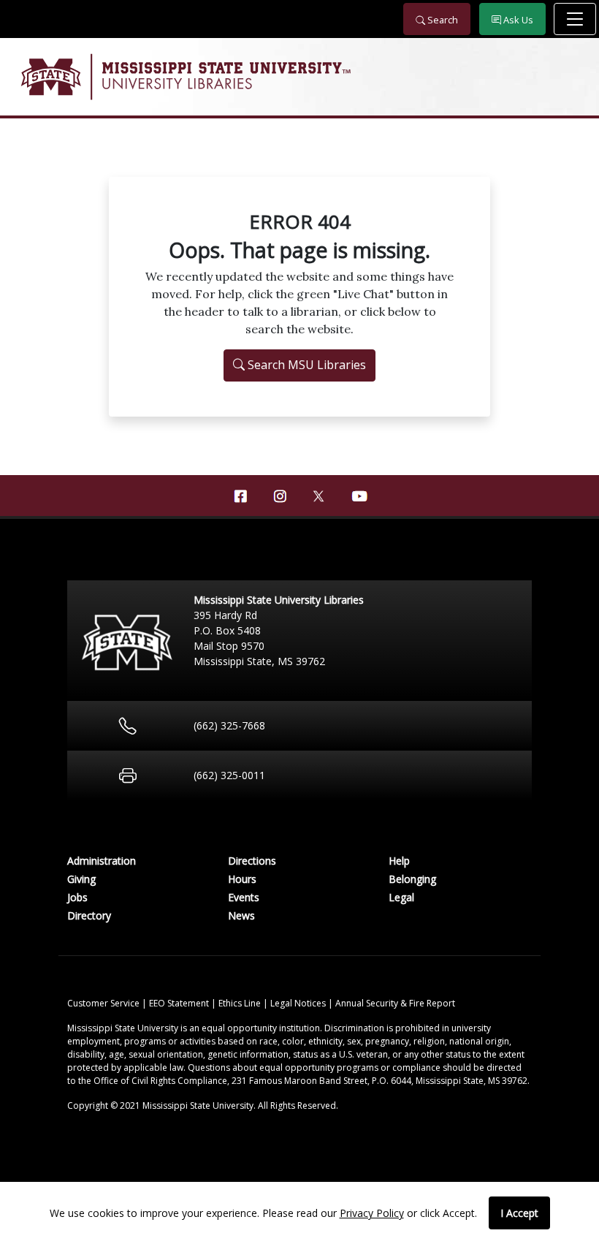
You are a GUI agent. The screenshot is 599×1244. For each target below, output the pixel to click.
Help (399, 861)
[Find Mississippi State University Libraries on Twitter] (319, 495)
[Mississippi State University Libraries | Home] (299, 77)
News (241, 915)
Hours (242, 879)
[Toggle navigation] (575, 19)
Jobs (77, 897)
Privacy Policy (372, 1213)
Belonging (412, 879)
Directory (89, 915)
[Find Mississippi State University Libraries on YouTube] (358, 496)
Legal (401, 897)
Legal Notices (299, 1003)
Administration (101, 861)
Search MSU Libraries (305, 365)
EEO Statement (180, 1003)
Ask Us (517, 19)
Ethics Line (240, 1003)
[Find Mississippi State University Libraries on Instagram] (280, 496)
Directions (252, 861)
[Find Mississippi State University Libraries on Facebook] (240, 496)
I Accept (519, 1213)
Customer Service (104, 1003)
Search (441, 19)
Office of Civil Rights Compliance (160, 1080)
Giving (81, 879)
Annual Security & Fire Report (395, 1003)
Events (243, 897)
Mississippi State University (50, 77)
